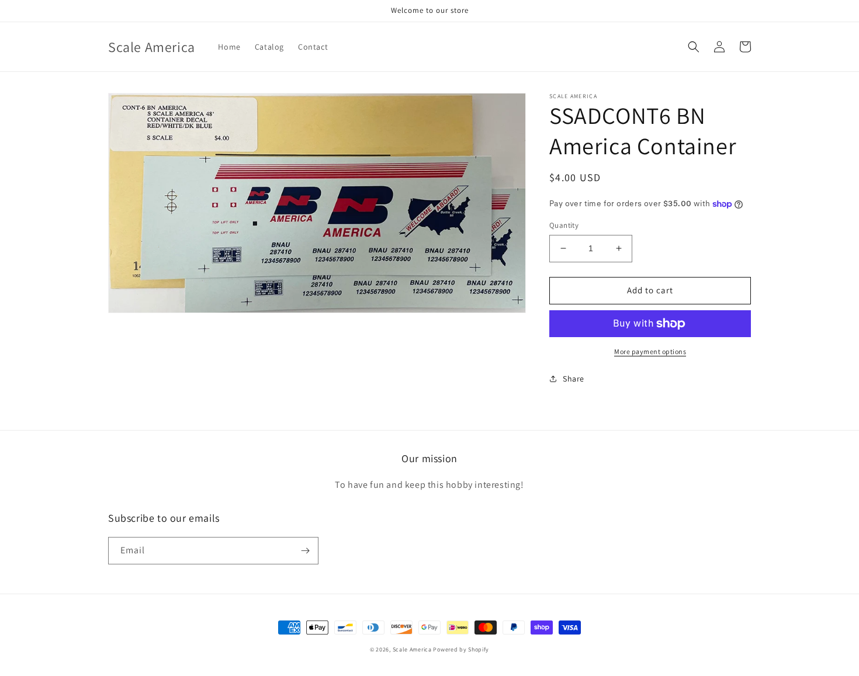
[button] (693, 47)
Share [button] (573, 378)
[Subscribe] (305, 550)
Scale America (412, 649)
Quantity (564, 225)
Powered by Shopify (461, 649)
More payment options (650, 351)
